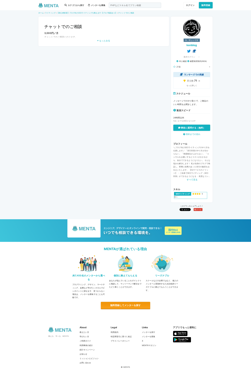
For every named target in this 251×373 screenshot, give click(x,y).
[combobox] (135, 5)
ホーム (41, 13)
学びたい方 (84, 336)
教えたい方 (84, 332)
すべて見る (192, 179)
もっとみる (104, 40)
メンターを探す (148, 332)
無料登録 (205, 5)
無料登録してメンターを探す (125, 305)
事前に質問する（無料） (192, 127)
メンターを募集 (97, 5)
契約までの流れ (192, 134)
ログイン (190, 5)
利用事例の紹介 (86, 345)
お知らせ (83, 354)
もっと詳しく (192, 85)
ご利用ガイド (85, 341)
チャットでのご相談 (126, 13)
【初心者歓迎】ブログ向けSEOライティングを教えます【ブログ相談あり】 (87, 13)
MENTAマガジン (149, 345)
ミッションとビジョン (89, 358)
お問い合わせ (85, 363)
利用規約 (114, 332)
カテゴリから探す (75, 5)
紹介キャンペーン (87, 350)
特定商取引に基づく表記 (121, 336)
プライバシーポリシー (120, 341)
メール (198, 210)
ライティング (50, 13)
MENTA (126, 367)
